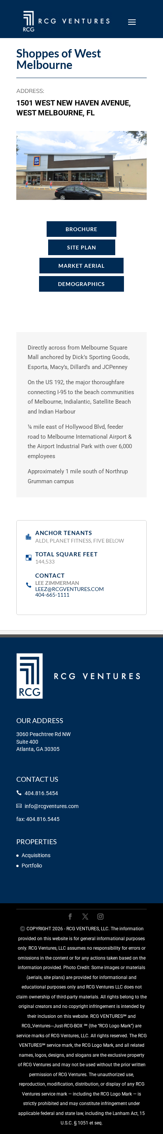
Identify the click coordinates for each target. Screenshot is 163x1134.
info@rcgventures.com (51, 806)
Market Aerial (81, 265)
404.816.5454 (41, 793)
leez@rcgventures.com (69, 589)
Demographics (81, 284)
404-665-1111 (52, 594)
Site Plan (81, 247)
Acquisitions (36, 855)
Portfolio (32, 865)
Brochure (81, 229)
